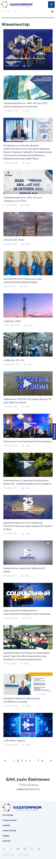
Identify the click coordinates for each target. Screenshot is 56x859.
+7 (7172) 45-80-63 (28, 785)
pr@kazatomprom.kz (28, 789)
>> (51, 760)
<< (5, 760)
